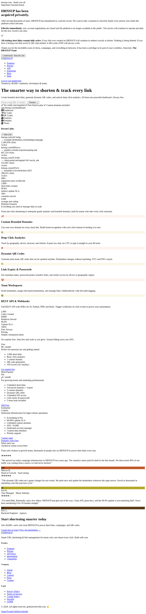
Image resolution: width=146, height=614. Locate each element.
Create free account (10, 530)
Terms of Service (14, 594)
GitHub (16, 611)
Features (10, 63)
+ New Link (7, 134)
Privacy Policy (13, 591)
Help (9, 76)
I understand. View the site (13, 56)
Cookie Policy (13, 596)
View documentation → (30, 530)
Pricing (10, 66)
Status (4, 611)
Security (10, 599)
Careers (10, 575)
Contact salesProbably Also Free (10, 439)
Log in (4, 81)
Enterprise (11, 71)
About (10, 570)
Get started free (14, 81)
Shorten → (33, 102)
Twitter (10, 611)
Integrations (12, 556)
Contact (10, 580)
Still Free (5, 405)
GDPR (10, 601)
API (9, 68)
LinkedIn (24, 611)
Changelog (12, 559)
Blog (9, 73)
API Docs (11, 553)
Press (9, 578)
